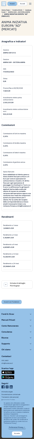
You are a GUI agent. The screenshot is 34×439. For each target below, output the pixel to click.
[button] (30, 3)
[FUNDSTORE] (4, 3)
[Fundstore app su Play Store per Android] (17, 377)
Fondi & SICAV (17, 10)
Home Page (6, 10)
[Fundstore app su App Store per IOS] (17, 372)
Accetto (17, 433)
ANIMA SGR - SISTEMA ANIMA (19, 12)
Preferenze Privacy (16, 427)
